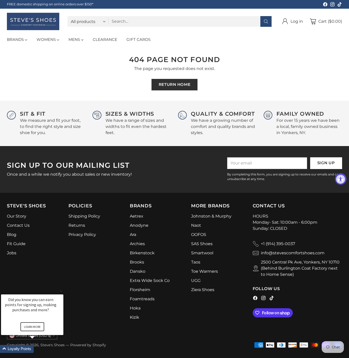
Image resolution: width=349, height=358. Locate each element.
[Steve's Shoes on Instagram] (332, 5)
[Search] (266, 21)
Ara (133, 234)
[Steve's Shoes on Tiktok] (339, 5)
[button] (38, 349)
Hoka (135, 308)
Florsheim (140, 289)
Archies (137, 243)
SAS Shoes (202, 243)
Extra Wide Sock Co (150, 280)
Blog (11, 234)
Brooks (137, 262)
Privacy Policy (82, 234)
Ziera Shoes (202, 289)
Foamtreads (142, 298)
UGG (196, 280)
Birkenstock (142, 252)
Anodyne (139, 225)
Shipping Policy (84, 216)
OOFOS (198, 234)
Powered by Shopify (88, 345)
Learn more (32, 327)
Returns (76, 225)
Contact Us (18, 225)
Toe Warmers (204, 271)
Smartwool (202, 252)
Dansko (137, 271)
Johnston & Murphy (211, 216)
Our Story (16, 216)
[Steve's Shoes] (33, 21)
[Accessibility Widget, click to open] (340, 179)
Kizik (134, 317)
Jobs (11, 252)
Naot (196, 225)
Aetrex (136, 216)
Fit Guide (16, 243)
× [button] (61, 291)
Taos (195, 262)
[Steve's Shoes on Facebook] (325, 5)
